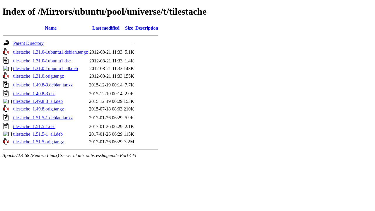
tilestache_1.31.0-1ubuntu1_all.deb (45, 68)
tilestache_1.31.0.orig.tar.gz (38, 76)
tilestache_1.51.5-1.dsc (34, 126)
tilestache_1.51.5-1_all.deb (38, 134)
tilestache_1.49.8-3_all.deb (38, 101)
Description (146, 27)
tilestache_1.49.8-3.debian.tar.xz (43, 84)
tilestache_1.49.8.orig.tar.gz (38, 108)
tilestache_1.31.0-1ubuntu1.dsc (42, 60)
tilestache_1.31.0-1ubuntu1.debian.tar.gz (50, 52)
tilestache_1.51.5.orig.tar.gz (38, 141)
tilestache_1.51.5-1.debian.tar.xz (43, 117)
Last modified (106, 27)
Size (129, 27)
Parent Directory (28, 43)
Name (51, 27)
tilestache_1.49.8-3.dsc (34, 93)
